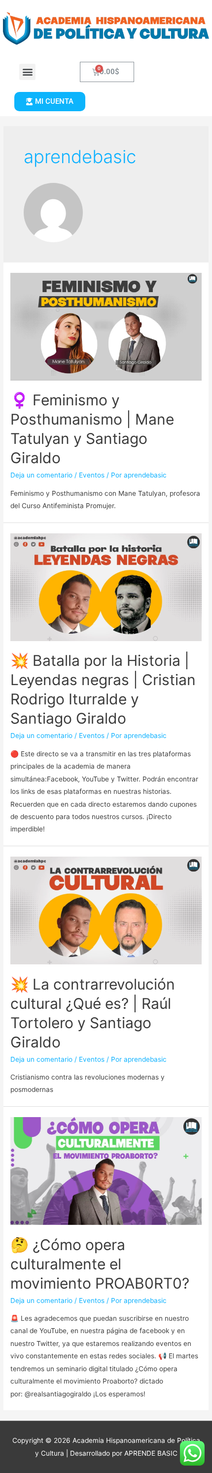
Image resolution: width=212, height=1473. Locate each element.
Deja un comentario (41, 475)
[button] (27, 72)
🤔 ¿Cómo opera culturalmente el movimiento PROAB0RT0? (99, 1264)
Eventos (92, 475)
